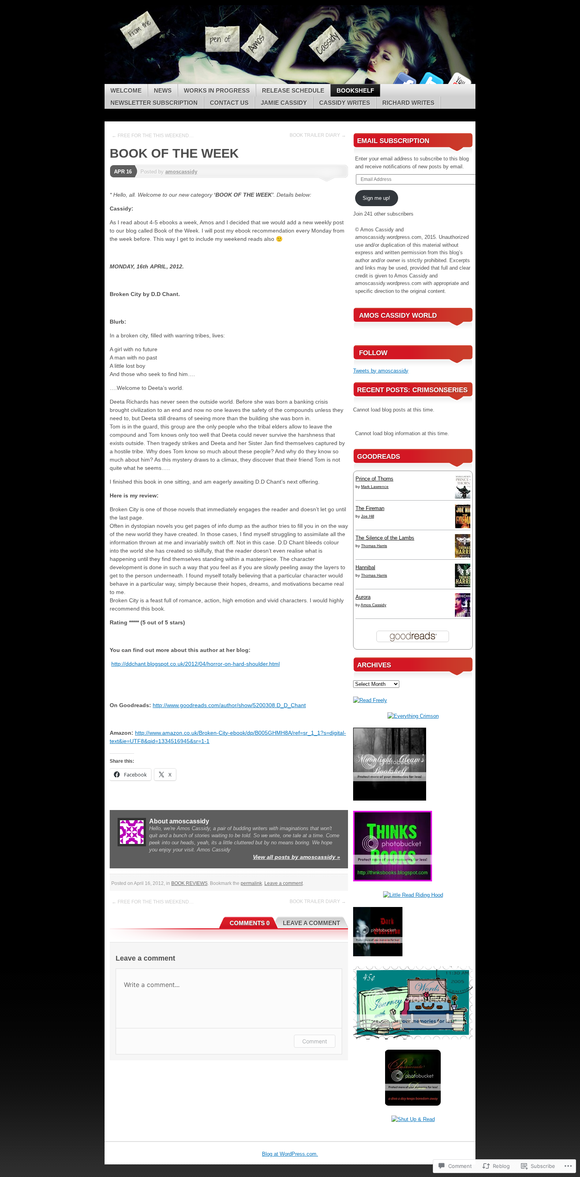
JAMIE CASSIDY (284, 102)
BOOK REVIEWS (189, 883)
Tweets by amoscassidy (380, 371)
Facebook (403, 81)
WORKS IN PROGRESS (217, 90)
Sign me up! (376, 198)
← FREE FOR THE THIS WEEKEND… (153, 135)
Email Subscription (393, 141)
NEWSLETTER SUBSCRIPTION (154, 102)
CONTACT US (229, 102)
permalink (251, 883)
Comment (314, 1041)
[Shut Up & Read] (413, 1119)
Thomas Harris (374, 546)
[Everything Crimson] (413, 716)
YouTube (458, 81)
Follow (373, 353)
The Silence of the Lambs (384, 538)
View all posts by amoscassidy (296, 857)
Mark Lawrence (375, 486)
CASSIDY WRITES (344, 102)
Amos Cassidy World (398, 315)
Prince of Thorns (374, 479)
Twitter (431, 81)
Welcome (126, 90)
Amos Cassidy (373, 605)
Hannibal (365, 567)
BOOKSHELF (355, 90)
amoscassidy (181, 172)
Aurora (362, 597)
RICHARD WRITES (408, 102)
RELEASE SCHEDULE (293, 90)
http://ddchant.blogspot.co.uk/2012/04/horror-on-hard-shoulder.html (195, 664)
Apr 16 (123, 172)
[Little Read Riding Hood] (413, 895)
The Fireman (369, 508)
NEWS (163, 90)
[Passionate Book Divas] (413, 1104)
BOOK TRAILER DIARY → (318, 135)
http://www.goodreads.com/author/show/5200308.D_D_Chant (229, 705)
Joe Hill (367, 516)
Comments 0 (249, 923)
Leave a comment (283, 883)
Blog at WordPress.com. (290, 1154)
